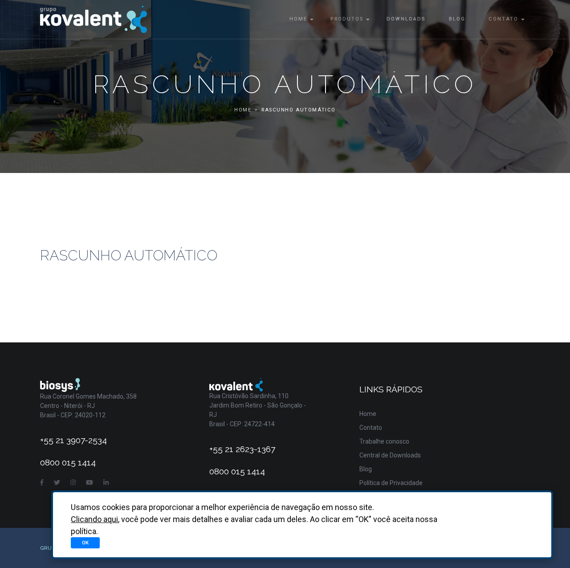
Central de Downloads (390, 455)
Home (298, 19)
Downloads (406, 19)
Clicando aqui (94, 519)
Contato (503, 19)
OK (85, 542)
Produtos (346, 19)
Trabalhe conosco (384, 441)
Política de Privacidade (391, 482)
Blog (457, 19)
